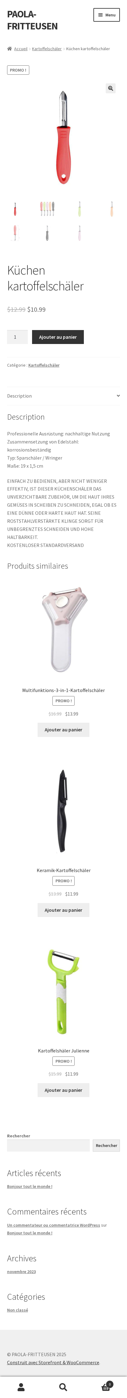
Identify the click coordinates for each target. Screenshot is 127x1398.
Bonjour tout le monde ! (29, 1186)
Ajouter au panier (58, 337)
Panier (98, 1382)
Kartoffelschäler (47, 48)
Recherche (63, 1387)
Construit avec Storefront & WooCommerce (53, 1362)
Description (19, 396)
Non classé (17, 1310)
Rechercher (18, 1136)
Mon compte (21, 1387)
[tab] (63, 396)
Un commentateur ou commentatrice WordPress (53, 1225)
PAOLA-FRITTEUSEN (32, 20)
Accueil (20, 48)
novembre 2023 (21, 1271)
